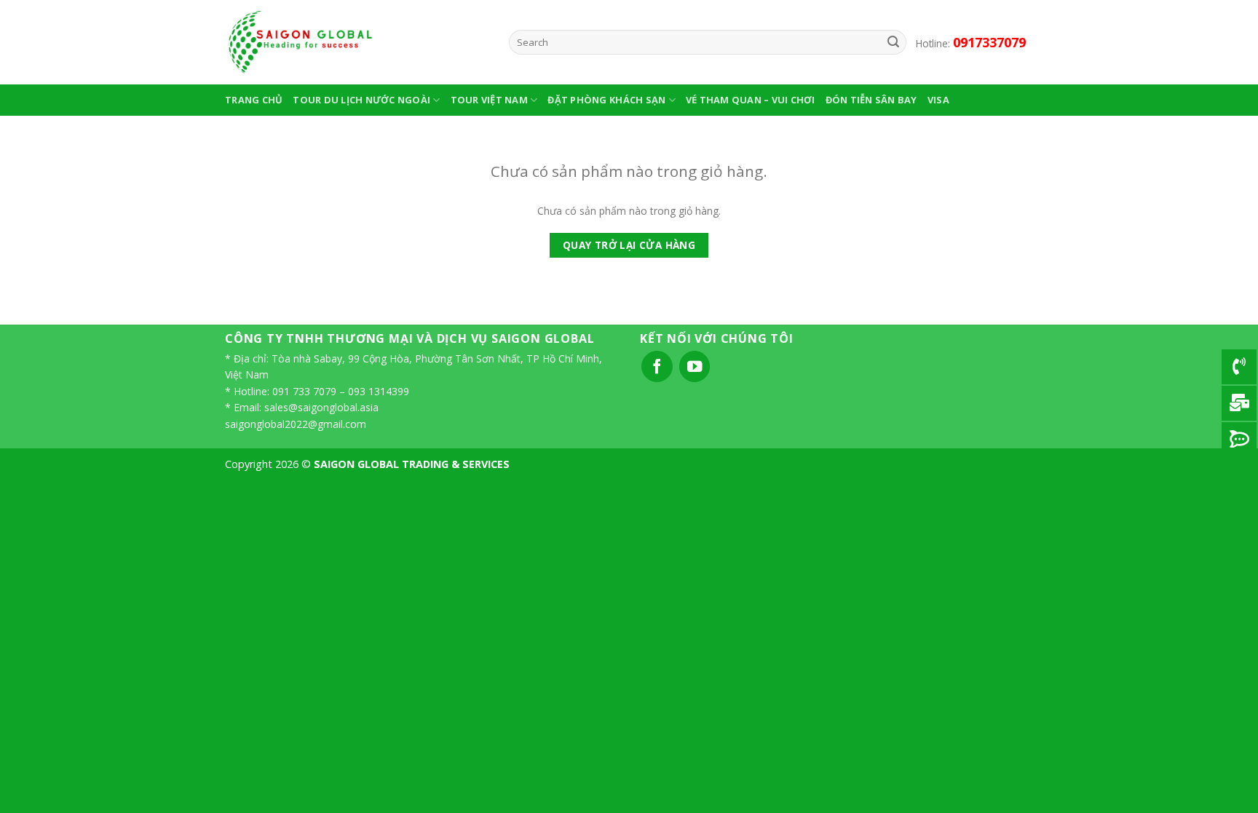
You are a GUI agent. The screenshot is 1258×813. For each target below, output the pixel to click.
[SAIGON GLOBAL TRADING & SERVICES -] (356, 42)
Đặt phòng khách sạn (606, 99)
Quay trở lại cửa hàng (629, 245)
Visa (938, 99)
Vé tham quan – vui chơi (750, 99)
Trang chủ (253, 99)
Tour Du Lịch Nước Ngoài (361, 99)
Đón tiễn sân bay (871, 99)
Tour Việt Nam (489, 99)
